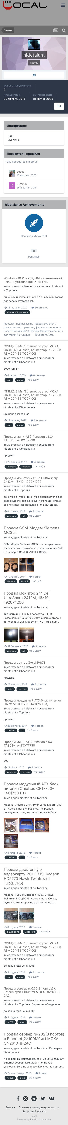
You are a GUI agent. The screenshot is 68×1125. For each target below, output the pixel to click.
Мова (10, 1107)
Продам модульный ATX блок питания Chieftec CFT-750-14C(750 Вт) (32, 702)
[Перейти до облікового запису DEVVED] (12, 185)
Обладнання (27, 362)
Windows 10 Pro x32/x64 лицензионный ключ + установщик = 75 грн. (33, 280)
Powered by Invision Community (34, 1119)
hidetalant (57, 286)
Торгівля (11, 290)
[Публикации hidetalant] (34, 75)
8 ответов (38, 375)
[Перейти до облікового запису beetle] (12, 173)
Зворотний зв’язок (34, 1111)
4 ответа (39, 461)
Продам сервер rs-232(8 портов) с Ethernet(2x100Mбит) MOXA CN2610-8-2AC (33, 991)
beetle (20, 171)
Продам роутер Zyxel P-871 (24, 662)
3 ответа (37, 511)
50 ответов (41, 307)
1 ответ (36, 576)
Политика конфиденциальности (39, 1107)
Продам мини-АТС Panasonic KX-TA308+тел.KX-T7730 (28, 438)
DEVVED (22, 183)
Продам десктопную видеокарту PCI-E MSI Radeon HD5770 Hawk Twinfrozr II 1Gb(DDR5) (31, 876)
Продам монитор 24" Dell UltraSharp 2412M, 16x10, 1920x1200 (31, 479)
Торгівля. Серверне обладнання (39, 1004)
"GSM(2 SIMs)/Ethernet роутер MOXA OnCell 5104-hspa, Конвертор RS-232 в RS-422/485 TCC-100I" (32, 349)
